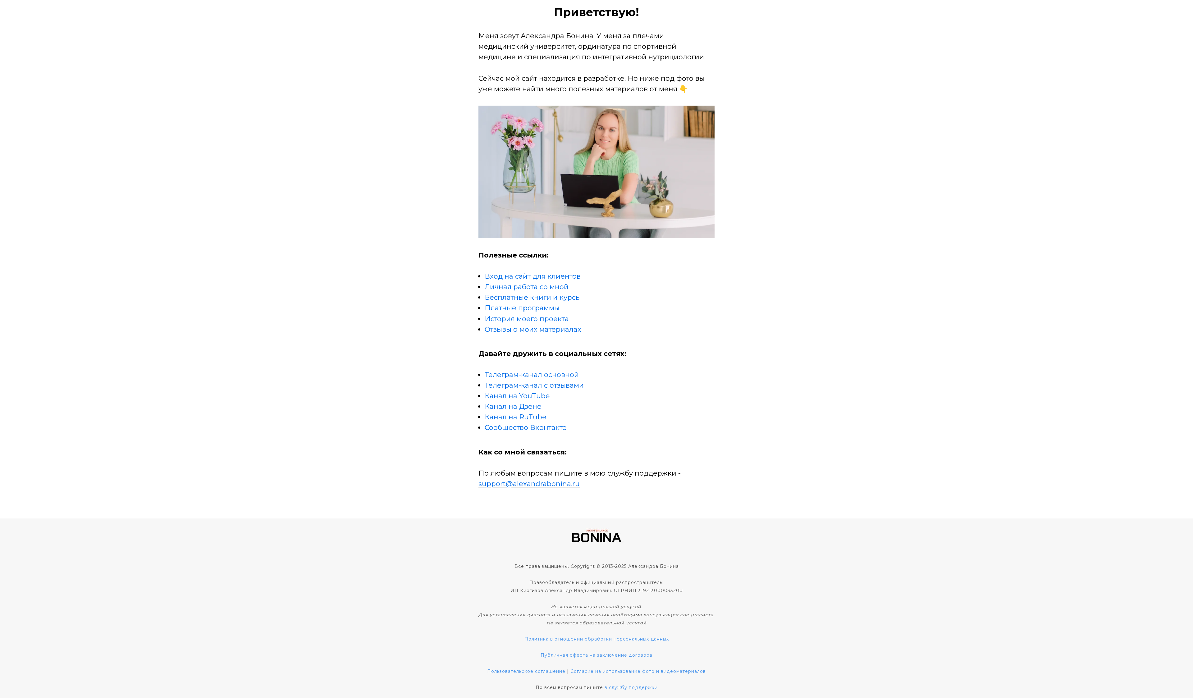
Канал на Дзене (513, 406)
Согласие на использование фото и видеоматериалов (638, 671)
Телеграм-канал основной (532, 375)
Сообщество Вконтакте (526, 427)
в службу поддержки (631, 687)
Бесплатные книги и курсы (533, 297)
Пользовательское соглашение (526, 671)
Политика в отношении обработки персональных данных (596, 639)
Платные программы (522, 308)
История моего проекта (527, 319)
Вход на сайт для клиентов (533, 276)
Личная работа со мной (527, 287)
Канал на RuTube (515, 417)
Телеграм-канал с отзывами (534, 385)
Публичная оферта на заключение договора (596, 655)
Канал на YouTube (517, 396)
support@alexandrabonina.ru (529, 484)
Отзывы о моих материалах (533, 329)
